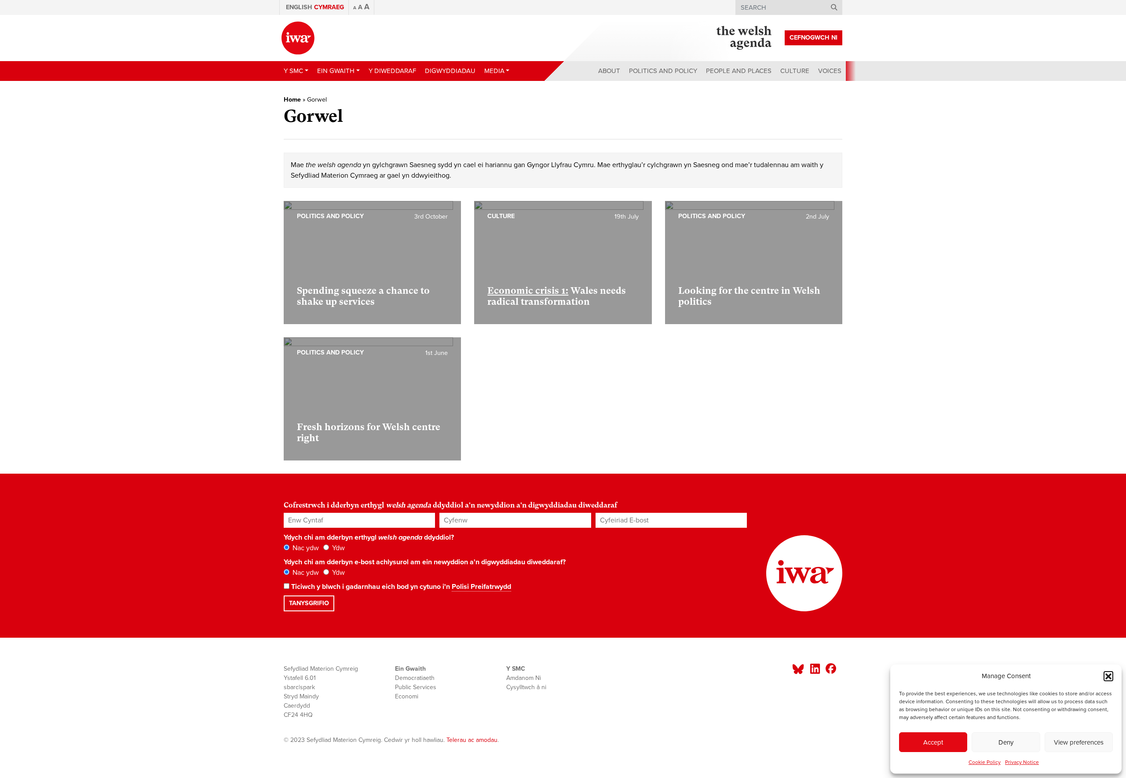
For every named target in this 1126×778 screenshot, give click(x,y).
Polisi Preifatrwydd (481, 586)
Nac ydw (305, 548)
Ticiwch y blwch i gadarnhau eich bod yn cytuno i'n (400, 586)
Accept (933, 742)
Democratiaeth (415, 678)
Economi (406, 696)
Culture (794, 71)
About (609, 71)
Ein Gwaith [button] (336, 71)
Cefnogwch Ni (813, 37)
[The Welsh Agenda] (744, 38)
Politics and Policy (663, 71)
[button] (1108, 676)
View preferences (1079, 742)
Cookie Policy (985, 762)
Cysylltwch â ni (526, 687)
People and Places (738, 71)
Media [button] (494, 71)
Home (292, 99)
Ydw (337, 548)
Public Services (415, 687)
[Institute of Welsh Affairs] (298, 38)
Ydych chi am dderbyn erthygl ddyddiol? (369, 537)
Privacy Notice (1022, 762)
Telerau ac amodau (471, 740)
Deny (1005, 742)
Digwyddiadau (450, 71)
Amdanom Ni (523, 678)
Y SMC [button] (293, 71)
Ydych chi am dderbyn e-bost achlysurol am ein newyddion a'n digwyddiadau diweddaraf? (425, 562)
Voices (829, 71)
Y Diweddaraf (392, 71)
